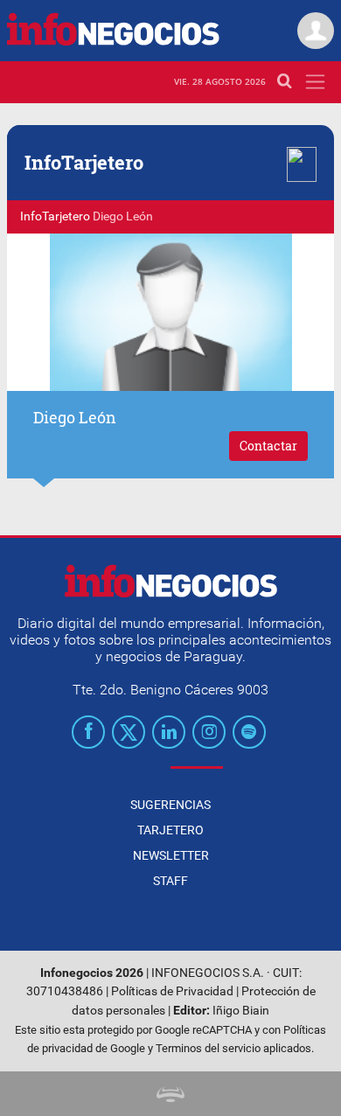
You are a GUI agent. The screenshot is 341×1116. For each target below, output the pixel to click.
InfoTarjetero (55, 216)
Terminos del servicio (208, 1048)
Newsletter (171, 855)
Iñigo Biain (240, 1010)
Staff (170, 881)
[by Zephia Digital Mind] (170, 1093)
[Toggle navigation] (315, 82)
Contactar (268, 445)
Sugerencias (170, 805)
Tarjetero (170, 830)
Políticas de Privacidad (172, 991)
